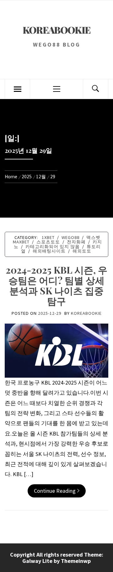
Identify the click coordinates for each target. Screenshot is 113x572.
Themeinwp (76, 560)
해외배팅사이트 (49, 251)
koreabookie (86, 313)
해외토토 (82, 251)
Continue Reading (55, 490)
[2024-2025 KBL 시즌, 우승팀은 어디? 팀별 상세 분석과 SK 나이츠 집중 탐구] (56, 350)
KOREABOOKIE (57, 30)
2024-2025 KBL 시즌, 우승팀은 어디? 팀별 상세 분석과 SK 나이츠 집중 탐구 (56, 285)
